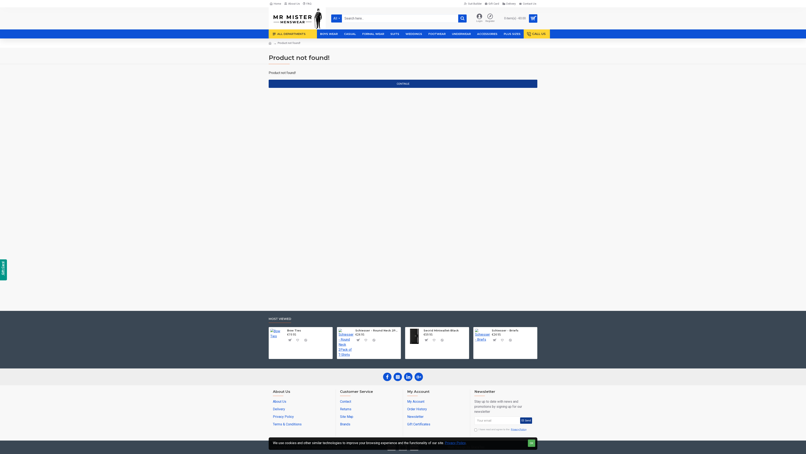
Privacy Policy (455, 443)
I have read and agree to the (502, 429)
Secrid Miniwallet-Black (441, 330)
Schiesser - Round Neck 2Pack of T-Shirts (377, 330)
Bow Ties (294, 330)
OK (531, 443)
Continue (403, 83)
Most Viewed (280, 319)
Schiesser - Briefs (505, 330)
